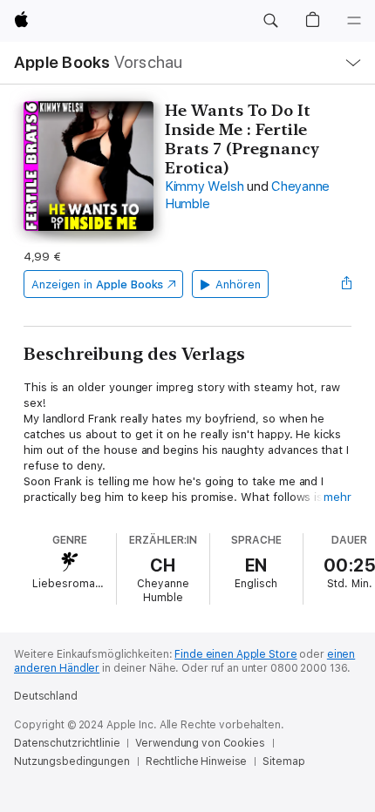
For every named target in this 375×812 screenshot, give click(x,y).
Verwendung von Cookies (199, 743)
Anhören (238, 284)
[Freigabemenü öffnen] (346, 284)
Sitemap (283, 761)
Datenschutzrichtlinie (66, 743)
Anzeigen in (97, 284)
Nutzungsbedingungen (72, 761)
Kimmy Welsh (204, 186)
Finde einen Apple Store (235, 654)
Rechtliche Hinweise (197, 761)
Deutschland (46, 696)
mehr (337, 497)
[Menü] (354, 21)
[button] (270, 21)
